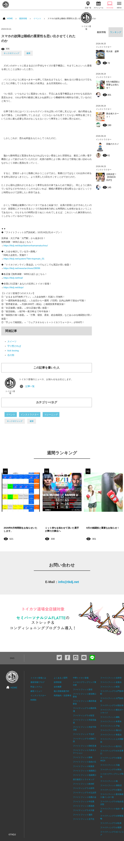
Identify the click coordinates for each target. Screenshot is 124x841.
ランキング (115, 32)
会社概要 (58, 687)
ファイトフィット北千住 (83, 819)
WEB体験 (109, 8)
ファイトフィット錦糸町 (83, 784)
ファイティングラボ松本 (111, 823)
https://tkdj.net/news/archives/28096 (22, 268)
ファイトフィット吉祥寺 (111, 678)
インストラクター (30, 414)
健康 (28, 53)
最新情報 (23, 18)
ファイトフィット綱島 (110, 717)
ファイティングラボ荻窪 (83, 715)
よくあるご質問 (60, 678)
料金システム (36, 687)
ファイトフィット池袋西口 (84, 771)
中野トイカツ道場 (80, 678)
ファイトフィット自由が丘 (84, 762)
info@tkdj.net (68, 582)
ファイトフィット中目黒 (83, 801)
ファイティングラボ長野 (111, 827)
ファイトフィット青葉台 (111, 735)
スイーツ (11, 341)
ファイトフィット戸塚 (110, 726)
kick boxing (13, 350)
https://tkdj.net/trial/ (13, 277)
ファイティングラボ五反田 (84, 792)
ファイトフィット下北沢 (83, 734)
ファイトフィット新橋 (82, 757)
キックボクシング (11, 53)
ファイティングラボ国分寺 (112, 705)
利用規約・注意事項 (62, 695)
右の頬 (10, 355)
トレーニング (51, 414)
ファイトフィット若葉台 (111, 682)
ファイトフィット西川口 (111, 746)
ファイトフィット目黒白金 (84, 797)
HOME (10, 18)
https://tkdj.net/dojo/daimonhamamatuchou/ (26, 245)
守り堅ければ (14, 346)
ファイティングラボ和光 (111, 769)
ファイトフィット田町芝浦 (84, 746)
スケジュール (98, 8)
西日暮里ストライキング (83, 779)
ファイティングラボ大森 (83, 810)
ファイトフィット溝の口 (111, 730)
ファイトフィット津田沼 (111, 785)
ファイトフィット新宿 (82, 689)
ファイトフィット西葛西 (83, 806)
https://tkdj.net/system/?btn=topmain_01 (24, 258)
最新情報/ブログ (38, 682)
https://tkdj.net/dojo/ (14, 287)
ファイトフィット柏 (109, 781)
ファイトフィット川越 (110, 765)
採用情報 (58, 682)
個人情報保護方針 (61, 691)
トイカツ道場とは (38, 678)
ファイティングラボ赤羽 (83, 788)
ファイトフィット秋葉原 (83, 766)
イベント (37, 18)
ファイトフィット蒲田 (82, 815)
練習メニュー (36, 691)
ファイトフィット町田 (110, 687)
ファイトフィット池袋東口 (84, 775)
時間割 (33, 700)
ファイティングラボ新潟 (111, 790)
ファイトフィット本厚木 (111, 721)
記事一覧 (30, 386)
